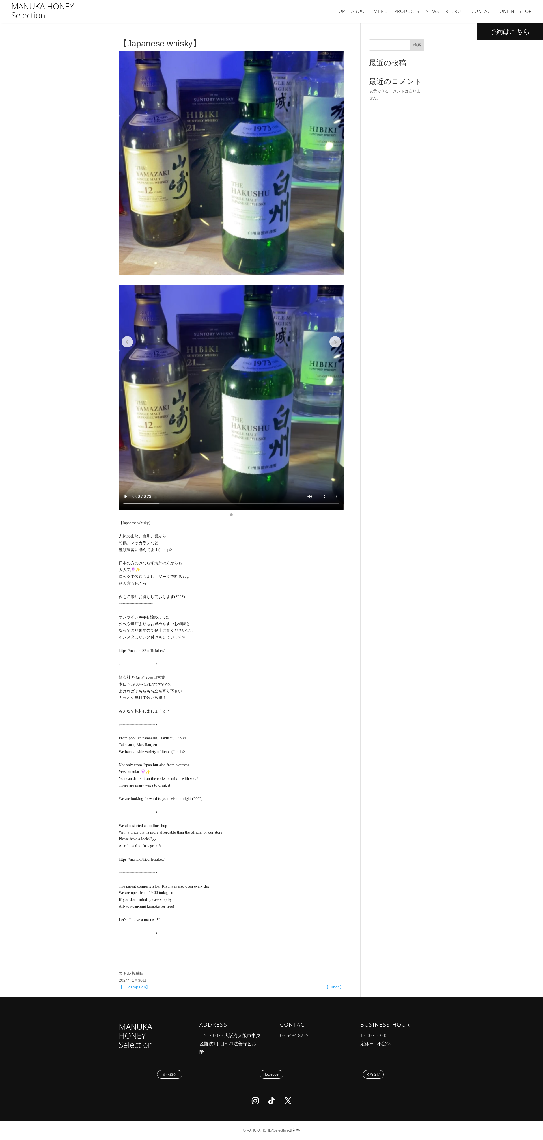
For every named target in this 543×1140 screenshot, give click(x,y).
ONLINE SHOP (515, 11)
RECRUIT (455, 11)
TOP (340, 11)
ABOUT (359, 11)
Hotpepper (271, 1074)
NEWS (432, 11)
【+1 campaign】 (134, 987)
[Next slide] (335, 341)
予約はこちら (510, 31)
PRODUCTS (406, 11)
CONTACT (482, 11)
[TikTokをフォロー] (271, 1101)
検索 (417, 44)
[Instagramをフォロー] (255, 1101)
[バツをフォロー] (288, 1101)
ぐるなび (373, 1074)
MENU (381, 11)
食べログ (169, 1074)
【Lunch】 (334, 987)
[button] (231, 514)
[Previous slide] (127, 341)
